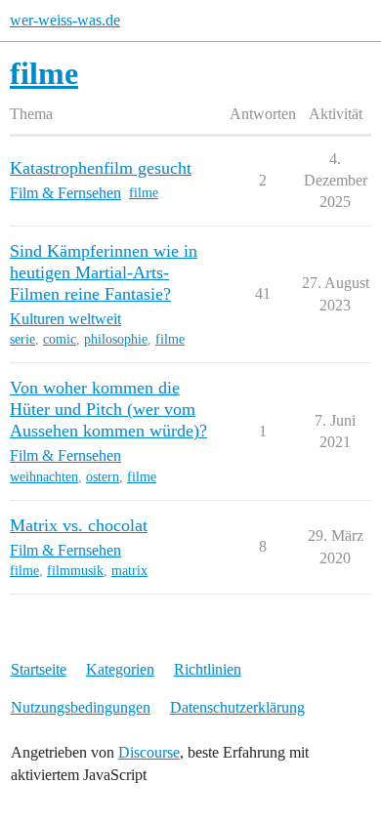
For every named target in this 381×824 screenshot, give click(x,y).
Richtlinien (207, 669)
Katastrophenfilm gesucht (100, 168)
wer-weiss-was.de (65, 20)
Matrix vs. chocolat (79, 525)
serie (22, 339)
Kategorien (120, 669)
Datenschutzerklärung (237, 707)
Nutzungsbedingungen (80, 707)
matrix (129, 570)
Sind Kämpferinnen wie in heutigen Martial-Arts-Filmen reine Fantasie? (103, 272)
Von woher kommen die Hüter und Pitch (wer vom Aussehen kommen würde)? (108, 409)
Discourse (149, 752)
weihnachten (44, 477)
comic (59, 339)
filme (143, 192)
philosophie (116, 339)
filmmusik (75, 570)
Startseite (38, 669)
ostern (102, 477)
